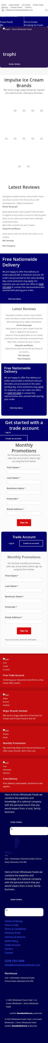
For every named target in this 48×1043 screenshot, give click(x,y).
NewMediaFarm (24, 1013)
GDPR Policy (11, 941)
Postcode (13, 498)
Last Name (13, 478)
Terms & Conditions (17, 840)
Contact (16, 847)
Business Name (16, 488)
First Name (13, 467)
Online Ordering (13, 921)
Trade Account (12, 944)
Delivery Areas (16, 841)
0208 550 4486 (7, 851)
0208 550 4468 (14, 393)
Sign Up (24, 523)
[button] (14, 64)
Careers (16, 846)
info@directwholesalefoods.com (9, 853)
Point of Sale (16, 839)
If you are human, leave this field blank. (21, 640)
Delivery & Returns (17, 842)
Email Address (15, 509)
